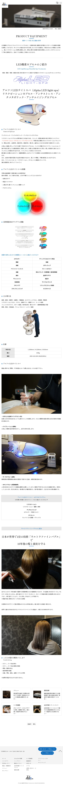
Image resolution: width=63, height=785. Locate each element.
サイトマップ (42, 762)
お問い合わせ (27, 368)
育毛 (34, 724)
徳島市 (29, 724)
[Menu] (60, 2)
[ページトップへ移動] (60, 750)
